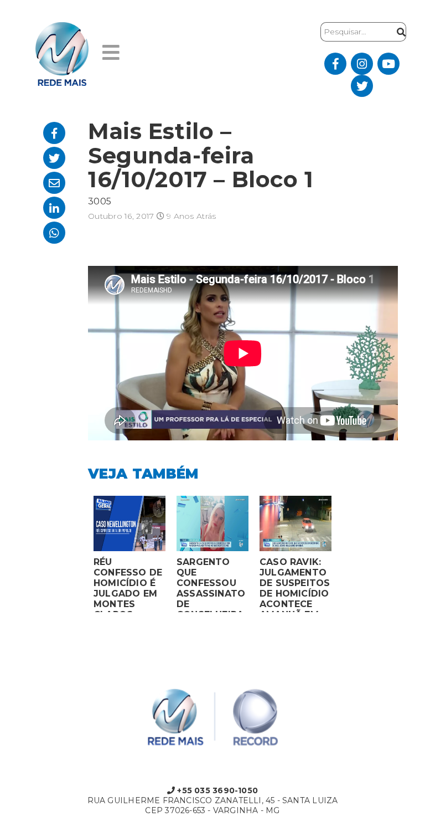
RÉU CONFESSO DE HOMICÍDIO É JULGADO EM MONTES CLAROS (128, 584)
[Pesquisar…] (398, 32)
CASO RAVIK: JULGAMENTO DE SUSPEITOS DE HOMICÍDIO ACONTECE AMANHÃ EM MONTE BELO (295, 584)
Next (345, 556)
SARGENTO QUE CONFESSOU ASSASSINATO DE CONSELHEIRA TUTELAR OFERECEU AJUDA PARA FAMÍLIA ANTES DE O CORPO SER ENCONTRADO (211, 584)
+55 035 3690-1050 (216, 790)
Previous (79, 556)
